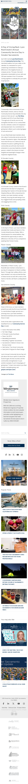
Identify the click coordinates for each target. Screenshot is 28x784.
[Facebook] (6, 454)
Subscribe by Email (14, 445)
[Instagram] (22, 454)
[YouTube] (18, 454)
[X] (14, 454)
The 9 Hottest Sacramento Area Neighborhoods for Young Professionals (13, 556)
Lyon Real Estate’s (17, 59)
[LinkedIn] (9, 454)
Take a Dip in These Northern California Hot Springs (12, 510)
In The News (10, 374)
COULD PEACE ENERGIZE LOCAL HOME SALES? (13, 685)
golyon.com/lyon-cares (8, 369)
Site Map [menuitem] (4, 707)
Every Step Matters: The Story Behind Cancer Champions (12, 651)
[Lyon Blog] (14, 11)
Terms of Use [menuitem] (12, 707)
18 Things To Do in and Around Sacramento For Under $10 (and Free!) (13, 607)
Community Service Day (13, 61)
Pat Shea (21, 116)
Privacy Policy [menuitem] (21, 707)
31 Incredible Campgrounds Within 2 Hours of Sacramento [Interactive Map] (12, 582)
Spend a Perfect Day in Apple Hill (13, 533)
